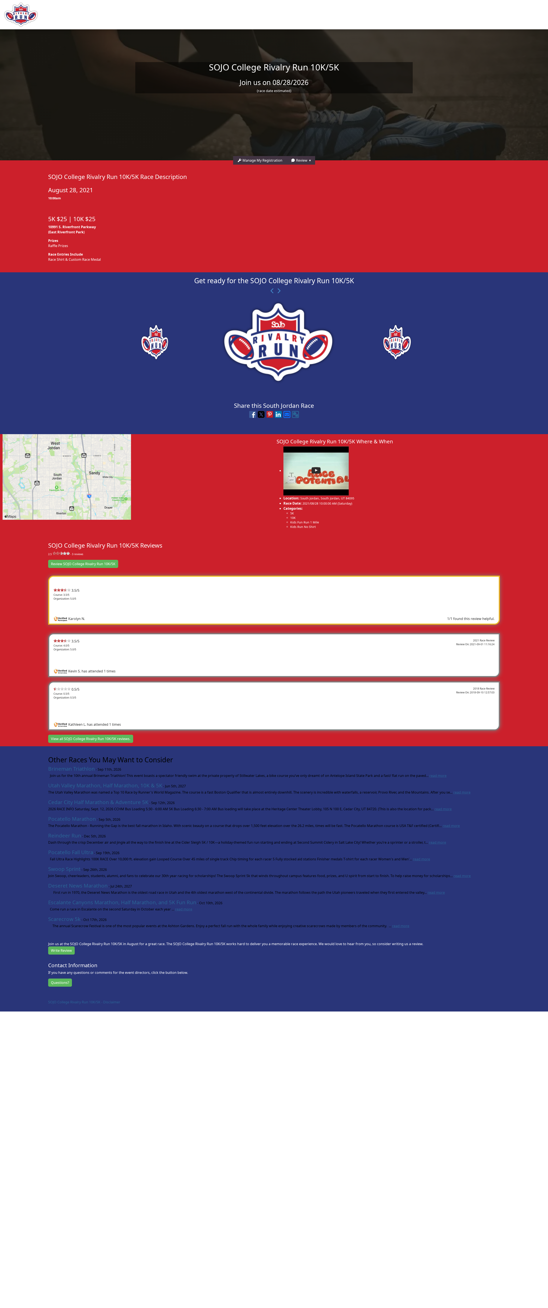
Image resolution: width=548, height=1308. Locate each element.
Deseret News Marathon (78, 885)
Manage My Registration (262, 160)
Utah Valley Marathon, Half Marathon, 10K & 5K (105, 785)
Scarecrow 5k (64, 918)
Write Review (61, 950)
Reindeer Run (64, 835)
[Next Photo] (277, 290)
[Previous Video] (271, 290)
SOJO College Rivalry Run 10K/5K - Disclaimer (84, 1002)
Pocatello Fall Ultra (70, 852)
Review (301, 160)
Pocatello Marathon (72, 818)
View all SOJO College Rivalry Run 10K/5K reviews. (90, 738)
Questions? (60, 982)
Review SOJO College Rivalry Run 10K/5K (83, 564)
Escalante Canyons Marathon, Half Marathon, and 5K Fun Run (122, 902)
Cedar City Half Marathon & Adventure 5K (98, 802)
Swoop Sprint (64, 868)
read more (438, 775)
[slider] (61, 553)
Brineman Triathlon (71, 768)
